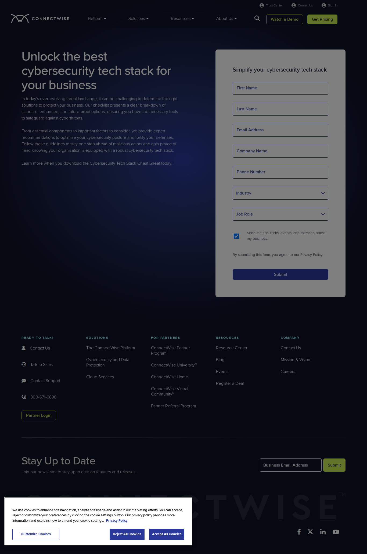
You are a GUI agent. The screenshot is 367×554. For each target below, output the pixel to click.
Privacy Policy (117, 520)
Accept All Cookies (166, 534)
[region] (98, 521)
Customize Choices (36, 534)
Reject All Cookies (127, 534)
